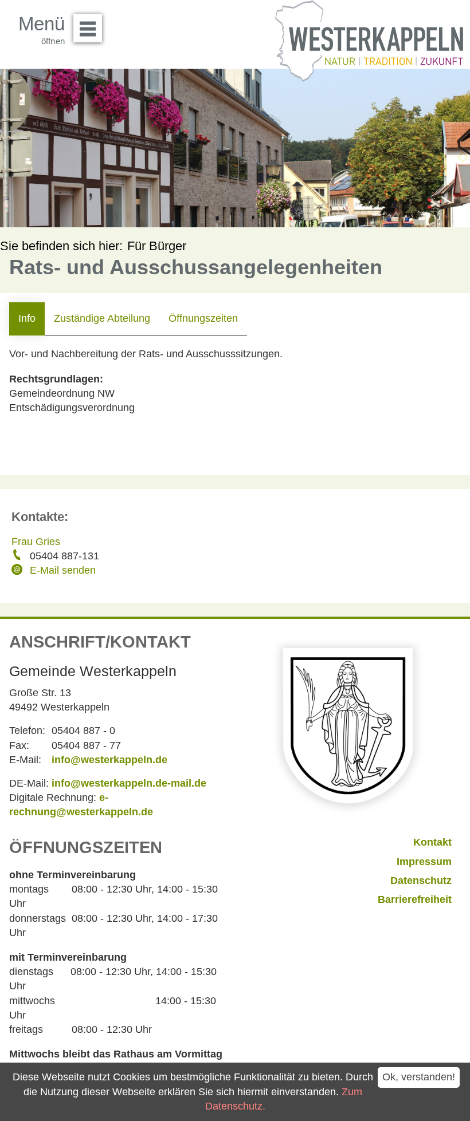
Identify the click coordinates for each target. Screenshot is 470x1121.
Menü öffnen (87, 28)
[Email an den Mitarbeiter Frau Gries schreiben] (18, 571)
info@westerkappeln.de (109, 759)
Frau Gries (35, 541)
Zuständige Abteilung (102, 318)
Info (27, 318)
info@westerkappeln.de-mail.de (129, 783)
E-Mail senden (63, 570)
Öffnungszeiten (203, 318)
